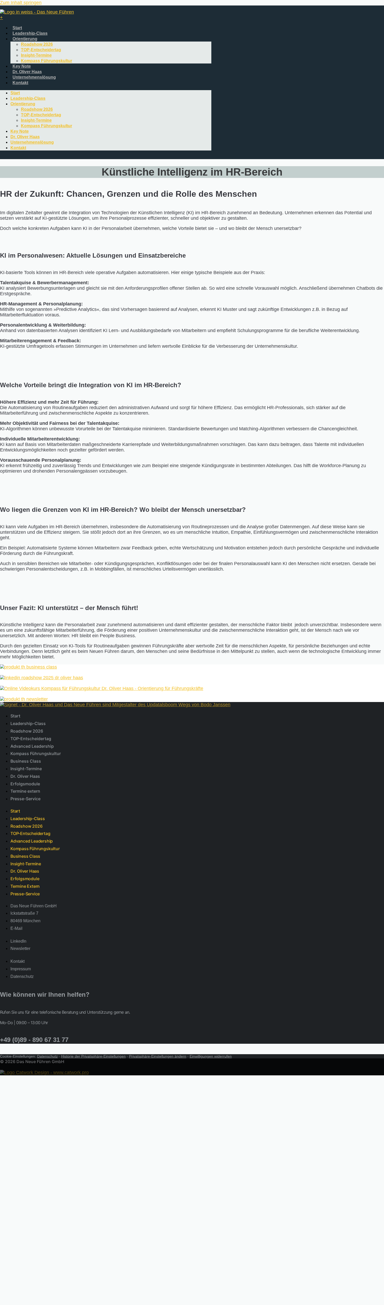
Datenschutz (47, 1056)
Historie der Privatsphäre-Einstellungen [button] (93, 1056)
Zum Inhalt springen (21, 2)
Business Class (25, 761)
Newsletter (21, 1137)
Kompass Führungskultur (46, 61)
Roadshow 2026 (37, 44)
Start (17, 28)
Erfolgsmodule (25, 783)
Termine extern (25, 791)
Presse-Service (25, 798)
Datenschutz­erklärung (33, 1154)
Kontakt (20, 82)
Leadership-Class (30, 33)
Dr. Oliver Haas (27, 71)
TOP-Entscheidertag (41, 50)
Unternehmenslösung (34, 77)
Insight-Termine (36, 55)
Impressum (22, 1148)
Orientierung (25, 39)
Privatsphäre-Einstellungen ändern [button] (157, 1056)
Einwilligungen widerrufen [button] (211, 1056)
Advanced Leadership (32, 746)
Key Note (22, 66)
